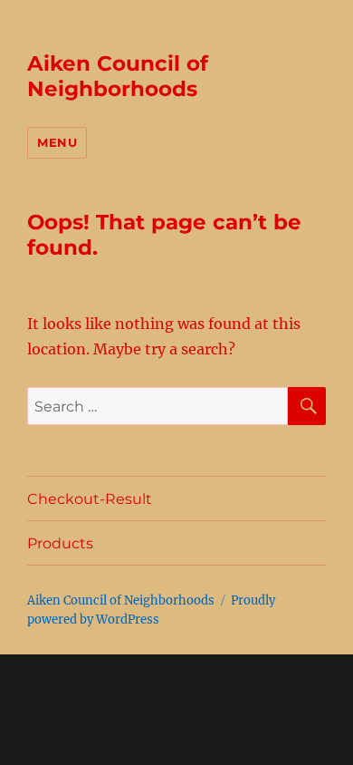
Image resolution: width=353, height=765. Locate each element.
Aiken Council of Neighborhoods (117, 76)
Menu (57, 142)
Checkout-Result (89, 499)
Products (60, 543)
